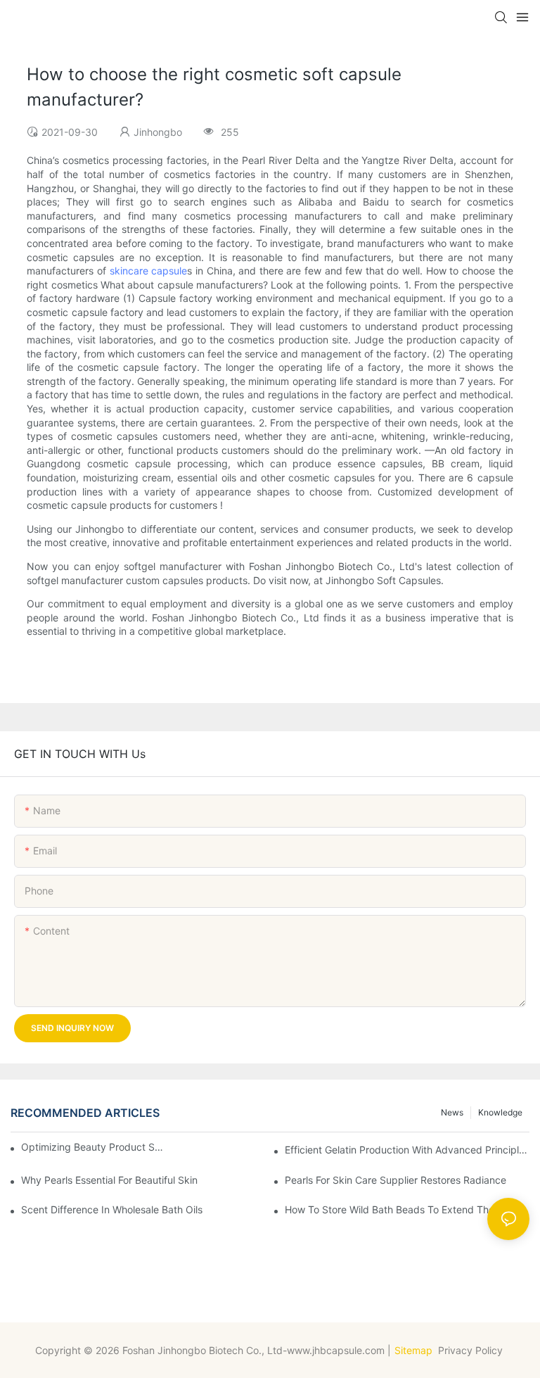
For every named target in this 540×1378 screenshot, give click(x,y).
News (452, 1112)
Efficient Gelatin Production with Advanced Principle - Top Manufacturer (407, 1150)
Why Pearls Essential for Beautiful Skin (109, 1180)
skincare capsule (149, 271)
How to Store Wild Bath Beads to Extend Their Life (402, 1209)
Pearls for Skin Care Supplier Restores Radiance (395, 1180)
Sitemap (413, 1350)
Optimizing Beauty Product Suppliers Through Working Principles (93, 1147)
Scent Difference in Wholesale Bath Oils (111, 1209)
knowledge (500, 1112)
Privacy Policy (472, 1350)
